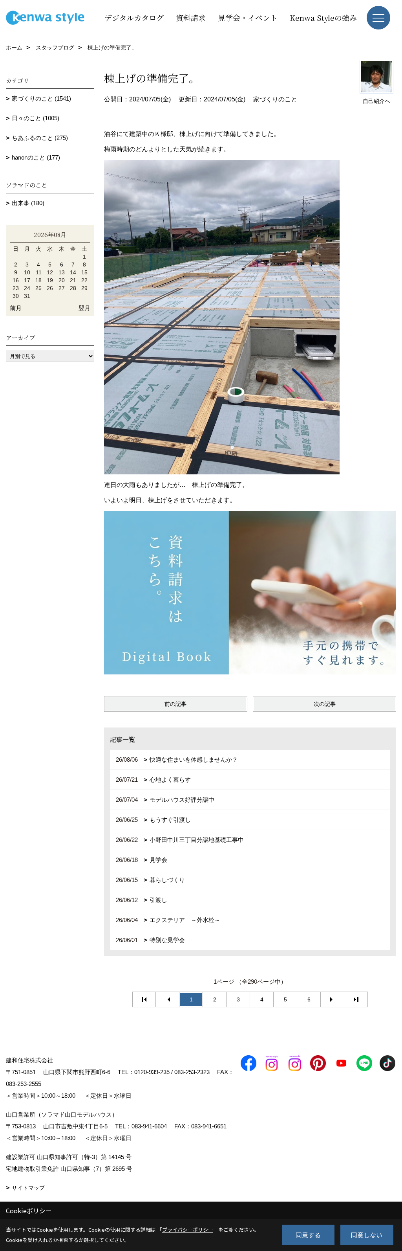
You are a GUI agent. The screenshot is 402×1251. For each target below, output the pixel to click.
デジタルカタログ (134, 17)
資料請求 (191, 17)
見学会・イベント (248, 17)
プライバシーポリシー (187, 1229)
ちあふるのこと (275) (40, 137)
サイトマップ (28, 1188)
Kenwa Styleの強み (323, 17)
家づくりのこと (275, 99)
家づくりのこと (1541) (41, 98)
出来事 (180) (28, 203)
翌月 (84, 308)
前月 (16, 308)
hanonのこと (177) (36, 157)
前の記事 (175, 704)
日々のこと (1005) (35, 118)
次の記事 (325, 704)
